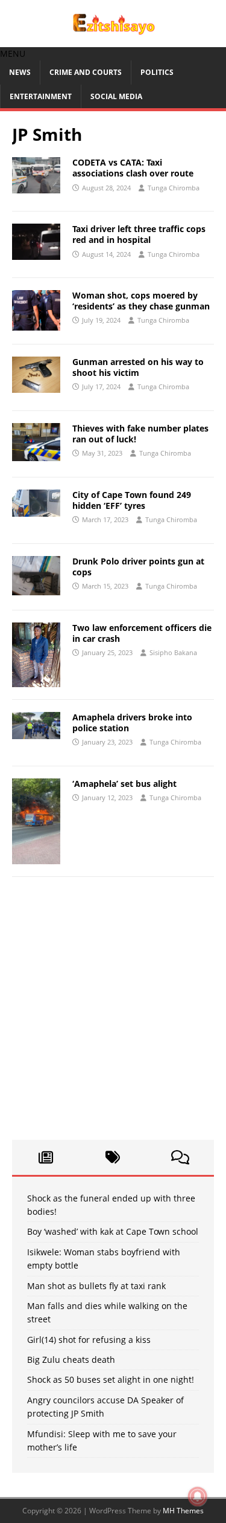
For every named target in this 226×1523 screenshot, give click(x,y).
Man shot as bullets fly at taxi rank (96, 1286)
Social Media (116, 96)
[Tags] (113, 1157)
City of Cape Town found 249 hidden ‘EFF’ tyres (131, 500)
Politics (157, 72)
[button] (12, 53)
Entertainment (41, 96)
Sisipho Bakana (173, 652)
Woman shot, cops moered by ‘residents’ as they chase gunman (141, 300)
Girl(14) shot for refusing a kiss (89, 1339)
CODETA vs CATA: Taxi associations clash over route (132, 168)
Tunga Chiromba (173, 187)
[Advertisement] (113, 1014)
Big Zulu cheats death (71, 1359)
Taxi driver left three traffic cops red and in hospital (139, 234)
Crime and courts (85, 72)
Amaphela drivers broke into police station (132, 722)
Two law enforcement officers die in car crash (142, 633)
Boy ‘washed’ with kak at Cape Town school (112, 1231)
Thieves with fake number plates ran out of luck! (140, 433)
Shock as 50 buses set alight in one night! (110, 1379)
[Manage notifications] (197, 1496)
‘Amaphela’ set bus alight (124, 783)
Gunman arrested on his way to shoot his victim (138, 367)
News (20, 72)
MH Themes (183, 1510)
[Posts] (46, 1157)
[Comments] (180, 1157)
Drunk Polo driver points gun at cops (138, 566)
